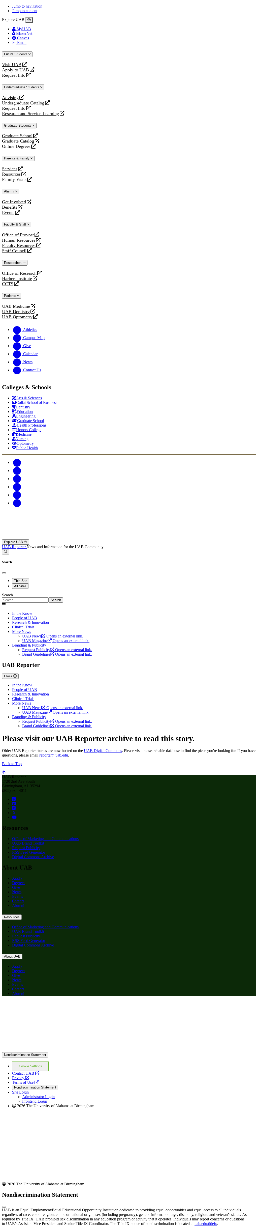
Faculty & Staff (15, 224)
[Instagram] (17, 479)
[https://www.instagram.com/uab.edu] (14, 808)
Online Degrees (16, 146)
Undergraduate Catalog (23, 103)
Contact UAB (25, 1073)
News (16, 892)
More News (21, 631)
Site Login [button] (20, 1092)
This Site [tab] (20, 581)
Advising (10, 97)
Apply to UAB (15, 70)
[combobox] (25, 600)
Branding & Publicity (29, 645)
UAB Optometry (17, 317)
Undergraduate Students (22, 87)
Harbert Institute (17, 278)
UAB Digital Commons (103, 750)
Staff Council (14, 251)
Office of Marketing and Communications (45, 838)
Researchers (13, 263)
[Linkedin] (17, 503)
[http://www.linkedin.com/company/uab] (14, 803)
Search (7, 595)
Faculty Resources (19, 245)
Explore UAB (14, 542)
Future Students (16, 54)
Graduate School (17, 135)
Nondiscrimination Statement (25, 1055)
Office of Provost (18, 235)
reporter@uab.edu (53, 755)
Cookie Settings (30, 1066)
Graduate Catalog (18, 141)
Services (9, 169)
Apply (17, 878)
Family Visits (14, 179)
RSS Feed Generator (28, 852)
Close (8, 676)
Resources (11, 174)
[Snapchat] (17, 495)
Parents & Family (17, 158)
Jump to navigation (27, 6)
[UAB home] (129, 537)
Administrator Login (38, 1097)
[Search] (5, 551)
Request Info (13, 75)
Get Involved (14, 202)
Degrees (18, 883)
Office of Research (19, 273)
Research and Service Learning (30, 113)
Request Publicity (26, 848)
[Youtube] (17, 487)
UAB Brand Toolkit (28, 843)
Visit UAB (11, 64)
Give (16, 887)
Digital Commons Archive (33, 857)
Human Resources (18, 240)
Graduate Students (18, 125)
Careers (18, 901)
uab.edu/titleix (206, 1223)
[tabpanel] (129, 598)
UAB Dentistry (16, 311)
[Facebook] (17, 462)
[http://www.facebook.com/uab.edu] (14, 799)
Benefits (9, 207)
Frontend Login (34, 1101)
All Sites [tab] (20, 586)
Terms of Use (25, 1082)
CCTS (9, 284)
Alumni (9, 191)
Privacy (20, 1078)
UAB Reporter (14, 547)
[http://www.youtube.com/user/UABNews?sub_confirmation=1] (14, 817)
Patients (10, 296)
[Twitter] (17, 470)
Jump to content (24, 11)
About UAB (12, 956)
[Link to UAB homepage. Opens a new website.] (46, 1008)
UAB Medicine (16, 306)
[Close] (29, 20)
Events (9, 212)
